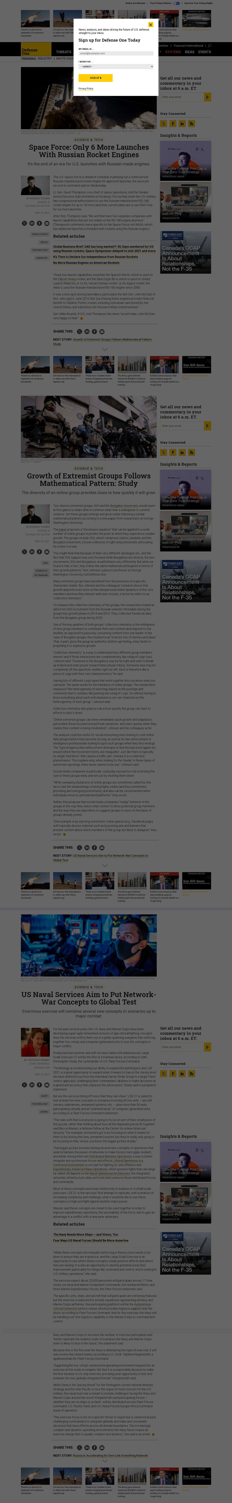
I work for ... (86, 61)
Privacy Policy (86, 88)
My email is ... (86, 49)
